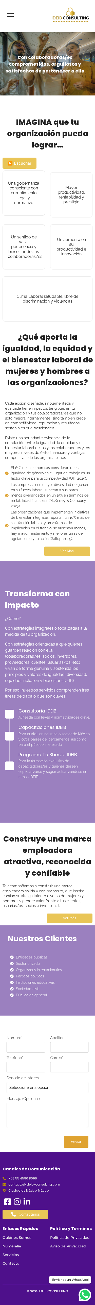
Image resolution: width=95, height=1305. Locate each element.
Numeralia (12, 1246)
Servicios (11, 1254)
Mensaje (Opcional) (23, 1099)
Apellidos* (59, 1038)
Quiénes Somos (17, 1237)
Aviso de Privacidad (68, 1246)
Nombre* (15, 1038)
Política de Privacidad (70, 1237)
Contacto (11, 1263)
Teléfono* (15, 1058)
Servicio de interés (23, 1078)
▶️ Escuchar (19, 163)
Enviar (76, 1141)
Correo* (56, 1058)
